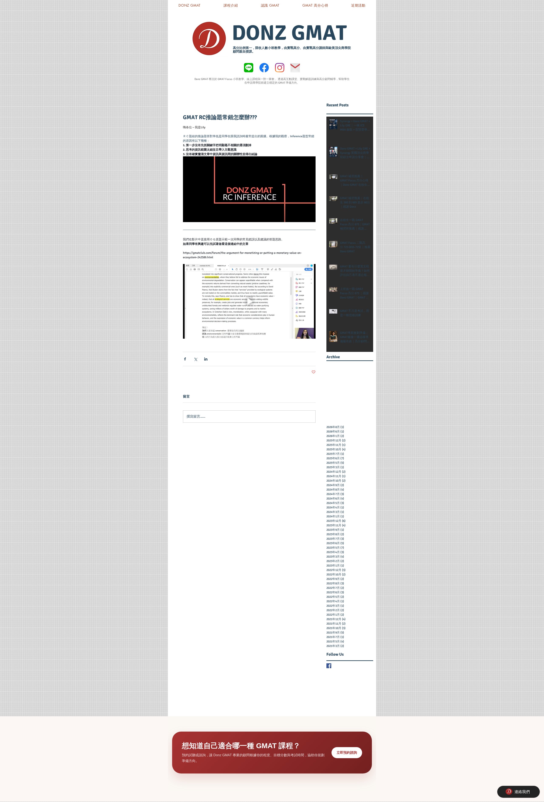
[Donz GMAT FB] (264, 67)
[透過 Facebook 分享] (185, 359)
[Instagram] (279, 67)
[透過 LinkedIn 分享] (206, 359)
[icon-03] (295, 67)
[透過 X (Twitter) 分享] (195, 359)
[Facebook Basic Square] (328, 665)
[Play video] (249, 301)
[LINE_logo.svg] (248, 67)
